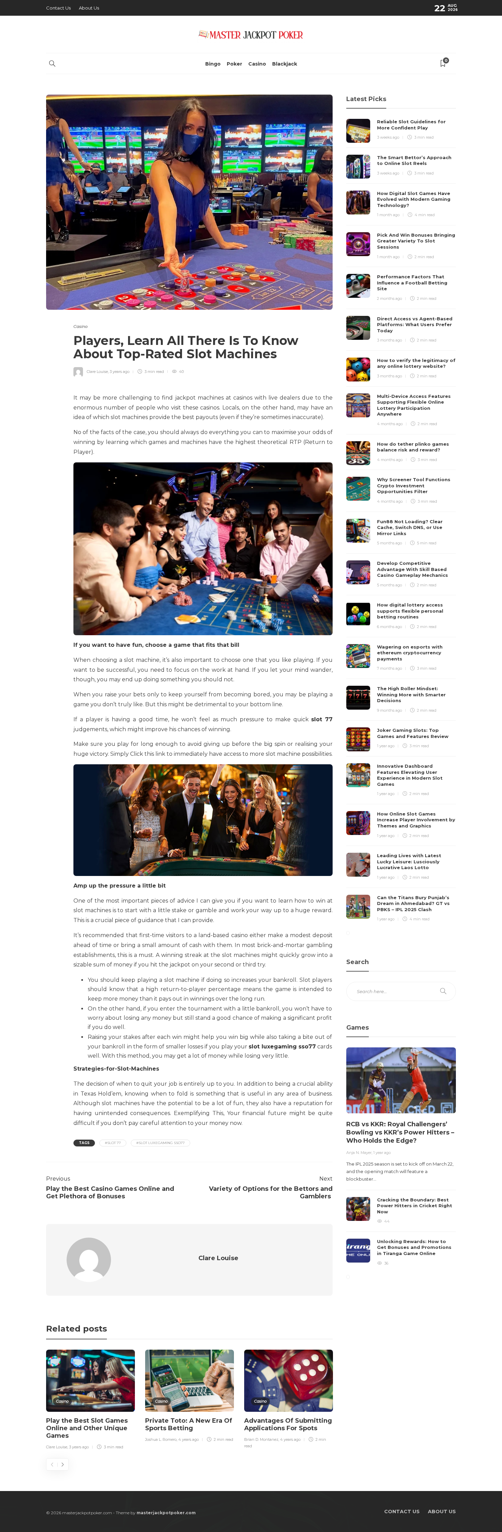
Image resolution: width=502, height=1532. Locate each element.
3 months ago (389, 340)
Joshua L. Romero (161, 1439)
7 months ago (389, 668)
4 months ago (390, 423)
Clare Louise (97, 371)
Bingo (213, 64)
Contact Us (58, 8)
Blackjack (284, 64)
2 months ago (389, 298)
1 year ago (385, 745)
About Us (89, 8)
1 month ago (388, 214)
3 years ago (119, 371)
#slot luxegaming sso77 (160, 1143)
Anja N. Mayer (359, 1152)
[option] (90, 1401)
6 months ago (389, 626)
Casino (257, 64)
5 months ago (389, 543)
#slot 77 (113, 1143)
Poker (234, 64)
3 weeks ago (388, 137)
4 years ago (188, 1439)
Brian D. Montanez (261, 1439)
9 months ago (389, 710)
